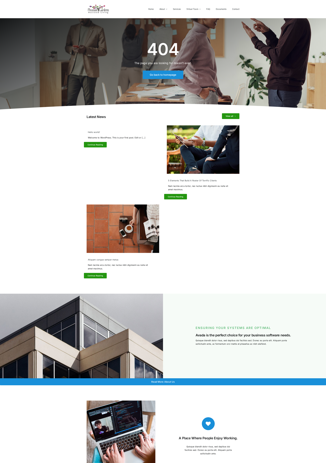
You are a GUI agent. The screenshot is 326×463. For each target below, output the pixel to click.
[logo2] (98, 5)
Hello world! (94, 132)
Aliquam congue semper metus (103, 259)
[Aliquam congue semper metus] (123, 228)
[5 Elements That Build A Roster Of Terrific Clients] (203, 149)
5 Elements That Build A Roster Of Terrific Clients (192, 180)
